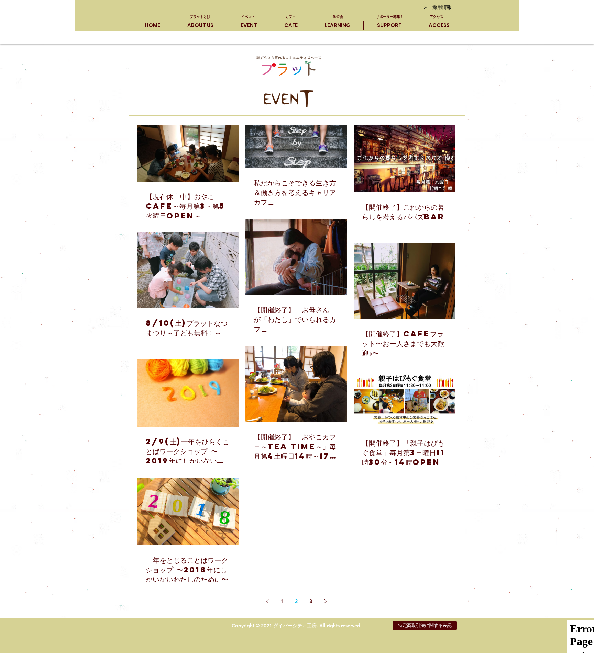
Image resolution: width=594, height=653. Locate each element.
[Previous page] (267, 601)
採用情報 (437, 8)
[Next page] (325, 601)
